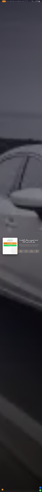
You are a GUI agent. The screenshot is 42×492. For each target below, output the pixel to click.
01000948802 (11, 243)
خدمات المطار (19, 1)
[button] (2, 489)
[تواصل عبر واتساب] (40, 490)
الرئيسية (23, 1)
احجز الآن (4, 1)
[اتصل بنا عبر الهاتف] (40, 487)
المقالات (10, 1)
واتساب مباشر (9, 245)
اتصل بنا (8, 1)
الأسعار (13, 1)
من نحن (16, 1)
